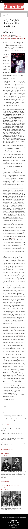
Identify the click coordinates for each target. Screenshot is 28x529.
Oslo (7, 329)
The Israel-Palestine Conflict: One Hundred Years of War (14, 43)
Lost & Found (5, 481)
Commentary (22, 38)
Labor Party (5, 291)
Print (5, 406)
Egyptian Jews (12, 238)
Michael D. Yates (5, 489)
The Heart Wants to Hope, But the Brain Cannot (12, 438)
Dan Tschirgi (20, 117)
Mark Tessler (19, 112)
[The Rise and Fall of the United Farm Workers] (11, 498)
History (4, 36)
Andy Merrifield (4, 455)
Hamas (13, 248)
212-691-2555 (14, 527)
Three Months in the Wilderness (8, 433)
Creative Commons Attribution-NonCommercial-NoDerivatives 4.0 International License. (14, 518)
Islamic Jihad (19, 248)
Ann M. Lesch (12, 117)
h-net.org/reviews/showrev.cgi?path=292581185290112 (9, 398)
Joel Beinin (5, 35)
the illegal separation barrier (16, 305)
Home (3, 14)
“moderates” (20, 335)
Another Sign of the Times (7, 428)
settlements (10, 294)
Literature (8, 36)
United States (15, 38)
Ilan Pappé (14, 120)
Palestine (3, 38)
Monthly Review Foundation (14, 522)
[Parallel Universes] (11, 464)
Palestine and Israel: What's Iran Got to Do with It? (12, 442)
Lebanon (20, 36)
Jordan (16, 36)
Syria (10, 38)
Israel (13, 36)
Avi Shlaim (5, 115)
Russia (7, 38)
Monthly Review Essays (7, 449)
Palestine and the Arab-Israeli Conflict (14, 82)
